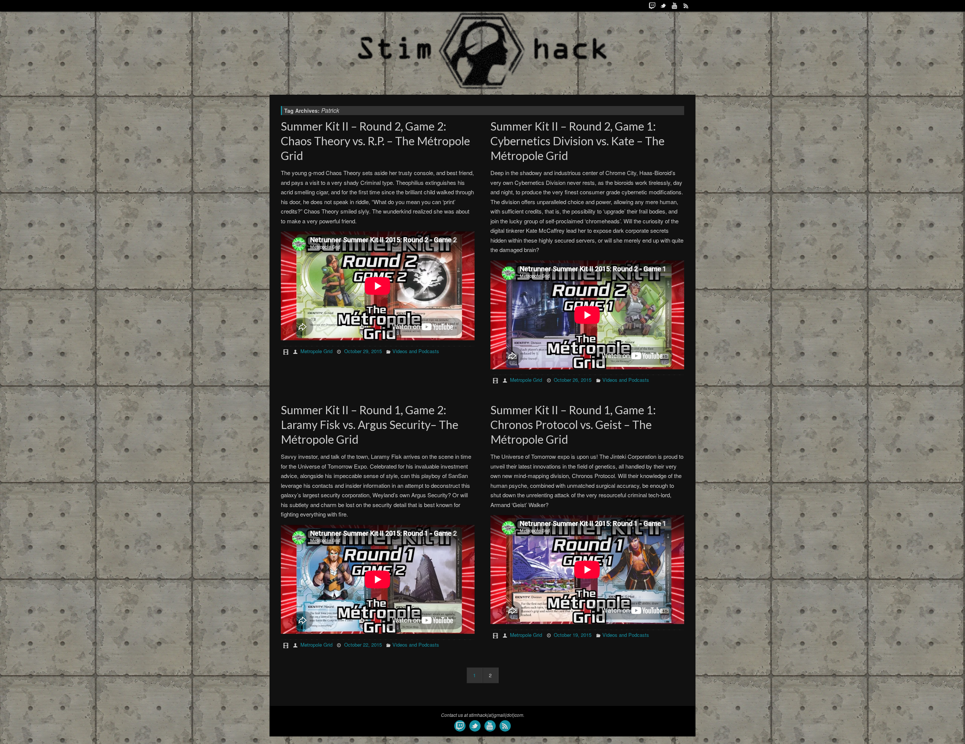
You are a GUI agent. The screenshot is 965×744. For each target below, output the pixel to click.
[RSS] (686, 5)
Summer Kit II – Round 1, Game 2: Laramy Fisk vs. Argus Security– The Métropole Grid (369, 424)
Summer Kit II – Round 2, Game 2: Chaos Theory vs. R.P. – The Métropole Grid (375, 140)
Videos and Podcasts (415, 351)
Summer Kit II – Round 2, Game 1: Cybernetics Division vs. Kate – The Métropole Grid (577, 140)
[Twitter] (663, 5)
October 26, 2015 (572, 379)
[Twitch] (652, 5)
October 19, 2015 (572, 634)
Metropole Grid (316, 351)
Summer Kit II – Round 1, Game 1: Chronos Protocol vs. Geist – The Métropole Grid (573, 424)
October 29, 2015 (363, 351)
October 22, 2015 (363, 644)
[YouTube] (674, 5)
